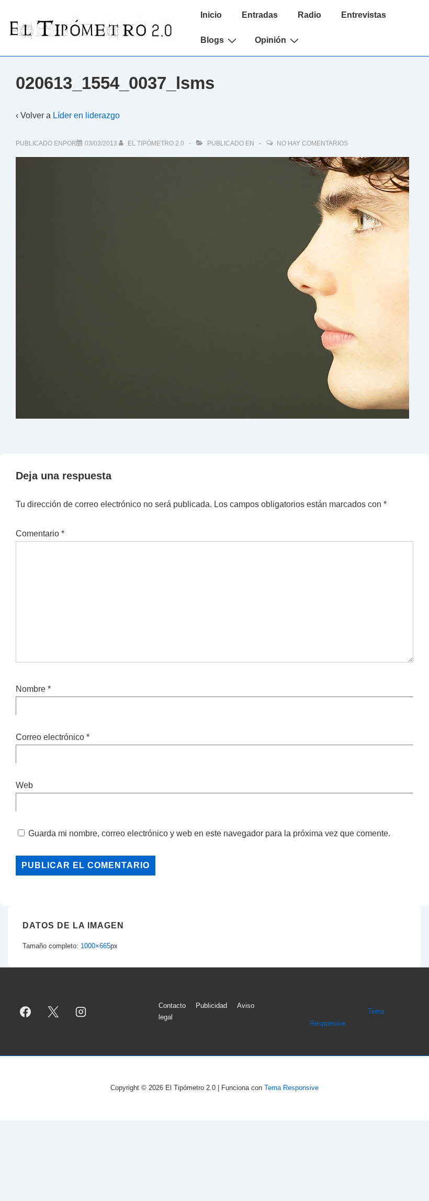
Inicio (211, 14)
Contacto (172, 1005)
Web (24, 785)
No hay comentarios (312, 143)
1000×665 (95, 946)
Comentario (40, 533)
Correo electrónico (50, 737)
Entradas (260, 14)
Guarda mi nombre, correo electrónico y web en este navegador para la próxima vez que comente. (209, 833)
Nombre (31, 688)
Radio (309, 14)
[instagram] (81, 1012)
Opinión (270, 40)
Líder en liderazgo (86, 115)
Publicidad (211, 1005)
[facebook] (26, 1012)
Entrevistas (363, 14)
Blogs (212, 40)
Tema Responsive (291, 1088)
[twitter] (53, 1012)
